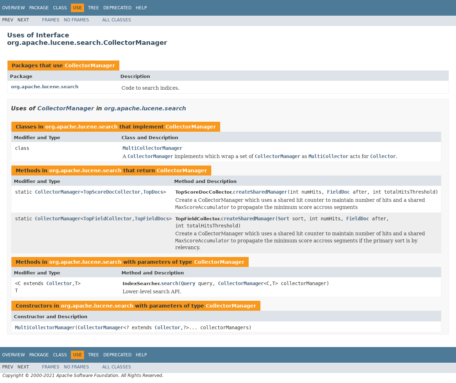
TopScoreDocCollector (111, 192)
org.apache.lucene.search (44, 86)
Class (60, 7)
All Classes (116, 19)
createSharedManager (260, 192)
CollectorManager (90, 65)
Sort (283, 218)
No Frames (76, 19)
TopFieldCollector (107, 218)
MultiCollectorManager (152, 148)
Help (141, 7)
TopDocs (153, 192)
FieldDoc (338, 192)
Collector (59, 283)
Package (39, 7)
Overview (13, 7)
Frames (50, 19)
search (169, 283)
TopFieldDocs (152, 218)
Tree (93, 7)
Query (188, 283)
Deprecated (117, 7)
